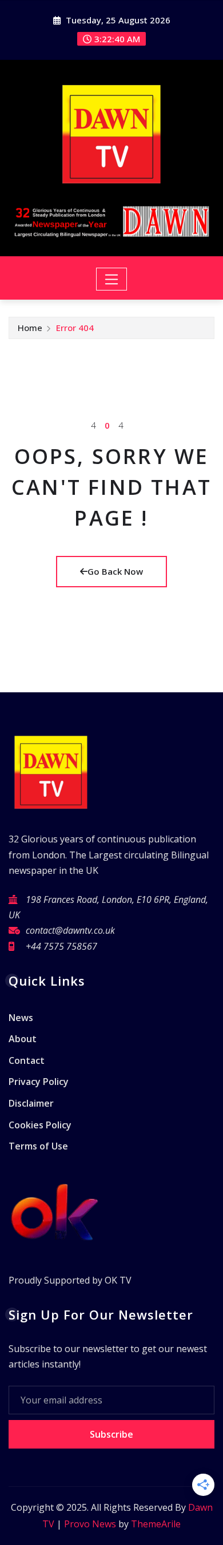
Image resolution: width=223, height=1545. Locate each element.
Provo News (90, 1524)
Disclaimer (31, 1103)
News (21, 1017)
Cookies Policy (40, 1125)
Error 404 (75, 327)
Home (30, 327)
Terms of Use (38, 1146)
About (23, 1039)
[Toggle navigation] (112, 279)
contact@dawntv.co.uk (70, 930)
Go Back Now (115, 571)
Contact (27, 1060)
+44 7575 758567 (61, 946)
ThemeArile (156, 1524)
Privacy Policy (39, 1082)
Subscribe (111, 1434)
